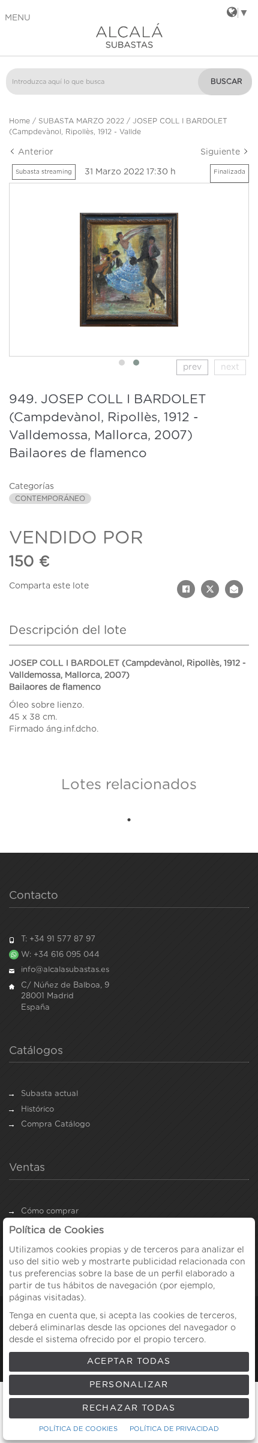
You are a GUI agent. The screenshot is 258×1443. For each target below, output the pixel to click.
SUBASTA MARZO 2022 (81, 121)
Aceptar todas (128, 1361)
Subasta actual (49, 1094)
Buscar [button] (226, 81)
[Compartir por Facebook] (186, 589)
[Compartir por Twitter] (210, 589)
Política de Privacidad (174, 1429)
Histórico (37, 1109)
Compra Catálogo (55, 1124)
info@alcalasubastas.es (65, 970)
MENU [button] (18, 18)
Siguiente (221, 152)
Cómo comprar (50, 1211)
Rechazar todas (129, 1408)
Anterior (34, 152)
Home (19, 121)
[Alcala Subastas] (129, 35)
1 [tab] (129, 820)
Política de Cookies (78, 1429)
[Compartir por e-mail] (234, 589)
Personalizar (129, 1385)
